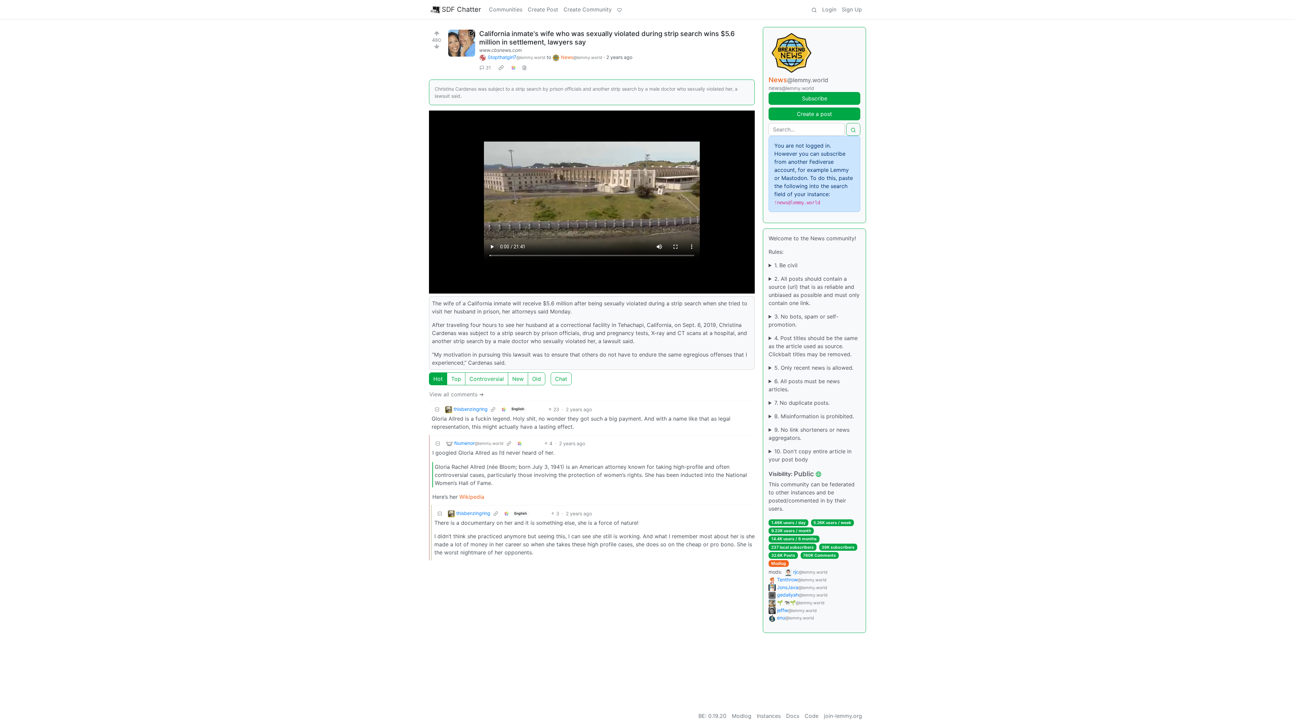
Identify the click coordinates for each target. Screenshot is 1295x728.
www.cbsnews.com (500, 50)
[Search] (814, 9)
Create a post (814, 114)
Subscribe (814, 98)
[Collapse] (437, 409)
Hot (438, 378)
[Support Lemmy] (619, 9)
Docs (792, 715)
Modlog (778, 563)
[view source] (524, 67)
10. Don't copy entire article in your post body (810, 455)
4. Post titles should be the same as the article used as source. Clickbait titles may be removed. (813, 346)
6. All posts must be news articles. (804, 385)
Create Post (543, 9)
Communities (505, 9)
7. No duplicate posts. (802, 402)
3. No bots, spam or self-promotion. (803, 320)
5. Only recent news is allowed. (814, 367)
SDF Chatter (461, 9)
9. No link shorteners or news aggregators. (809, 433)
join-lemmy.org (843, 715)
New (518, 378)
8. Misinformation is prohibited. (814, 416)
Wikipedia (471, 496)
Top (456, 378)
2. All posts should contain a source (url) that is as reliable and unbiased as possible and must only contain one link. (814, 290)
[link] (501, 67)
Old (536, 378)
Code (811, 715)
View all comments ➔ (456, 394)
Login (829, 9)
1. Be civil (786, 265)
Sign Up (852, 9)
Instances (769, 715)
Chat (561, 378)
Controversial (486, 378)
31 (488, 67)
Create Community (588, 9)
